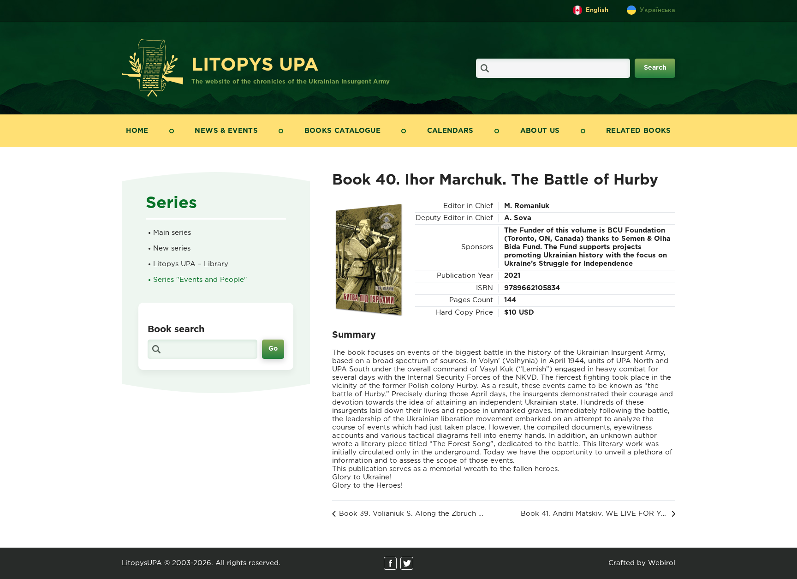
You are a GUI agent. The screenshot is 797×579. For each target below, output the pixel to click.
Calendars (450, 131)
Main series (172, 233)
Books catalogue (342, 131)
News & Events (226, 131)
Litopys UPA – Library (190, 264)
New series (171, 248)
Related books (638, 131)
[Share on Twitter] (406, 563)
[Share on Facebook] (390, 563)
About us (540, 131)
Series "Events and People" (200, 280)
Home (137, 131)
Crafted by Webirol (641, 563)
